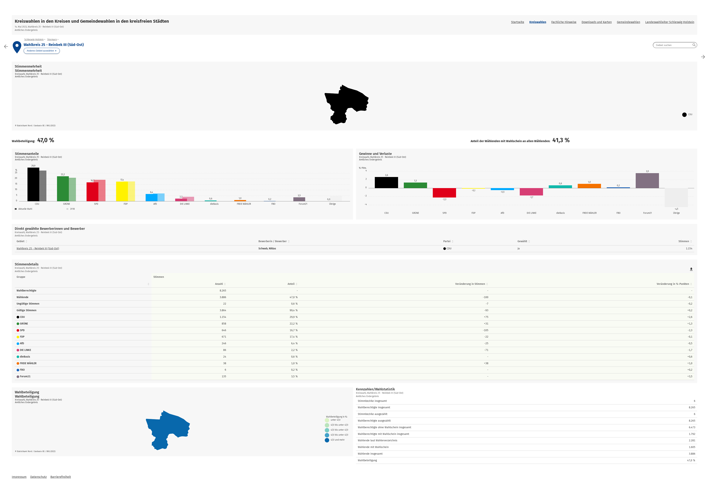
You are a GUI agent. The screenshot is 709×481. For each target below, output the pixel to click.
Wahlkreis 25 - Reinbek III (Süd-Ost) (38, 248)
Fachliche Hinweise (563, 22)
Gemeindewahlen (628, 22)
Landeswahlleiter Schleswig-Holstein (669, 22)
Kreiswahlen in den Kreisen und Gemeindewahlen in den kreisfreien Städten (92, 21)
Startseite (517, 22)
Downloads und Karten (597, 22)
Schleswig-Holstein (34, 39)
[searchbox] (675, 45)
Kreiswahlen (537, 22)
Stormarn (52, 39)
